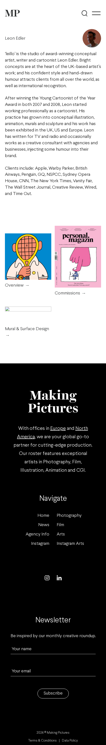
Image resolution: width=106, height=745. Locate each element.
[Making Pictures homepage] (12, 13)
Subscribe (53, 693)
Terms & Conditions (42, 740)
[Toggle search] (84, 13)
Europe (58, 428)
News (43, 525)
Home (43, 516)
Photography (69, 516)
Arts (61, 534)
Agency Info (37, 534)
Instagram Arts (70, 544)
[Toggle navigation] (96, 13)
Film (60, 525)
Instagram (40, 544)
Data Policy (70, 740)
